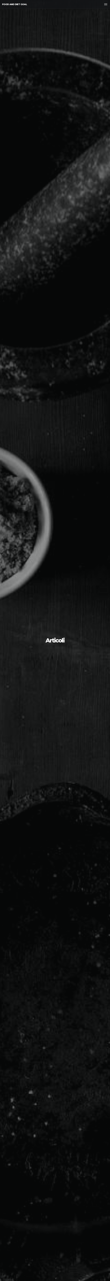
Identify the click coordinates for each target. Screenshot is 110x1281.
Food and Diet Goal (14, 4)
